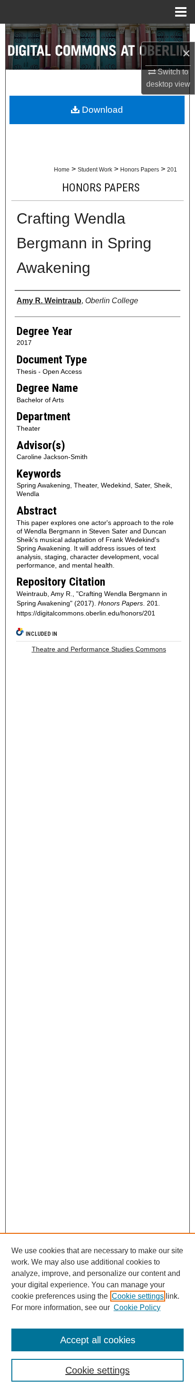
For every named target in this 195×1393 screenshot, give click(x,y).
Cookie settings (138, 1296)
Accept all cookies (97, 1340)
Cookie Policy (137, 1307)
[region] (97, 1313)
